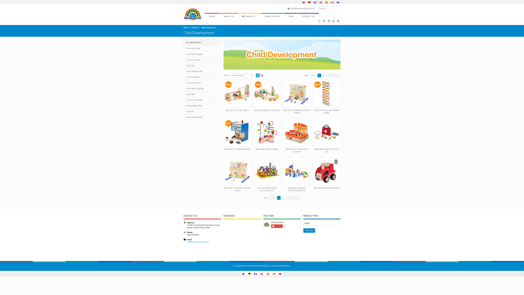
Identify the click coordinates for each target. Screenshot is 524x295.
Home (212, 16)
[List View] (262, 75)
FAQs (291, 16)
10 (334, 75)
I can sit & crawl (193, 59)
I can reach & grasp (194, 54)
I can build (190, 94)
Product (250, 16)
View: (306, 75)
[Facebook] (320, 21)
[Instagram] (338, 21)
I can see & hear (193, 48)
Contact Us (308, 16)
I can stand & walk (194, 71)
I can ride (190, 111)
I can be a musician (194, 100)
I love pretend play (194, 105)
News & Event (272, 16)
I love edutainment (194, 117)
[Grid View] (258, 75)
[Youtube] (333, 21)
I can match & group (195, 88)
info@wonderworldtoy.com (198, 242)
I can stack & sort (193, 82)
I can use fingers (193, 77)
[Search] (338, 8)
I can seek (190, 65)
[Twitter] (324, 21)
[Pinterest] (329, 21)
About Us (229, 16)
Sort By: (226, 75)
